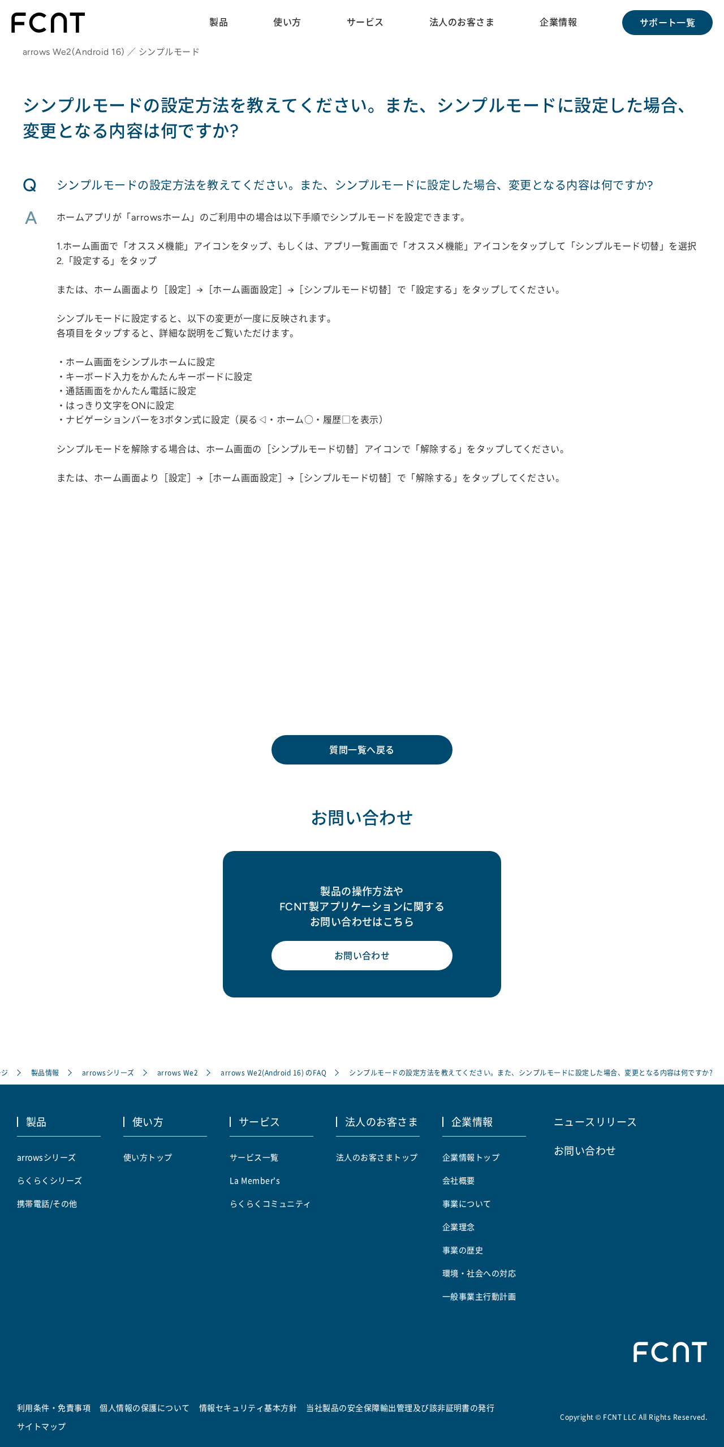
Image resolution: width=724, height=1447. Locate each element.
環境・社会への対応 (479, 1272)
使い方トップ (148, 1157)
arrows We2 (178, 1072)
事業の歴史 (462, 1249)
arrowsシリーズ (108, 1072)
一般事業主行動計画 (479, 1296)
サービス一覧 (254, 1157)
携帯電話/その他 (47, 1203)
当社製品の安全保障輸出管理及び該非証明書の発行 (400, 1407)
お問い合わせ (362, 955)
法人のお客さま (461, 22)
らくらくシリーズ (50, 1180)
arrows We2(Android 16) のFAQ (273, 1072)
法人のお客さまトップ (377, 1157)
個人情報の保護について (144, 1407)
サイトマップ (41, 1426)
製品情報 (45, 1072)
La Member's (255, 1180)
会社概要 (458, 1180)
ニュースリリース (595, 1121)
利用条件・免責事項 (53, 1407)
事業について (467, 1203)
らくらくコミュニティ (271, 1203)
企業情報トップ (470, 1157)
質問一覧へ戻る (361, 749)
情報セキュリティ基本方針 (248, 1407)
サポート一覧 (668, 22)
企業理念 (458, 1226)
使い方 (287, 22)
